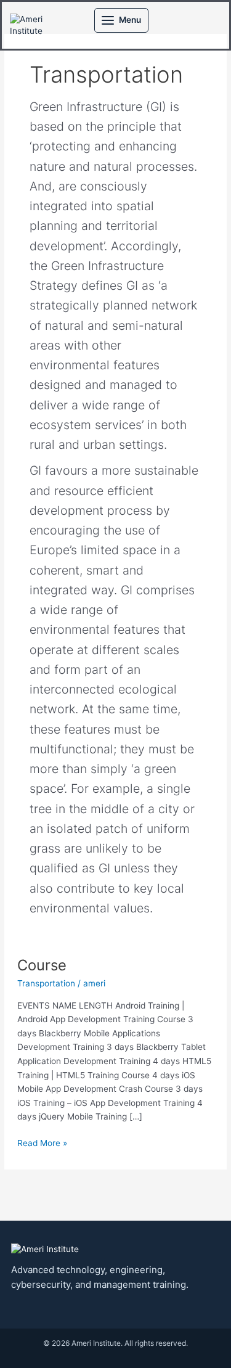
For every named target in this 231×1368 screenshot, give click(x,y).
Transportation (46, 983)
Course (42, 965)
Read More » (42, 1142)
